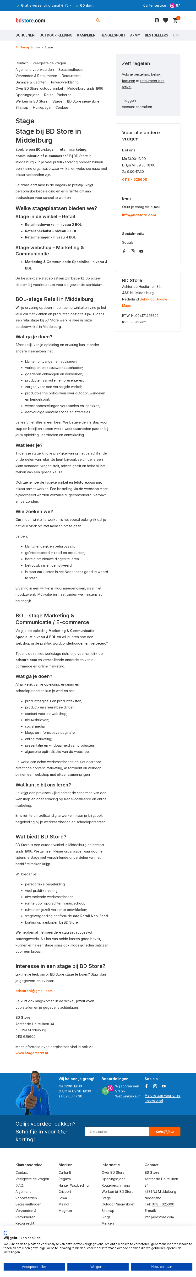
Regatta (65, 1179)
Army (135, 35)
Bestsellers (156, 35)
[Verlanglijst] (165, 20)
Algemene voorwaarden (35, 69)
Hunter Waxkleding (74, 1185)
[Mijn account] (157, 20)
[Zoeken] (97, 20)
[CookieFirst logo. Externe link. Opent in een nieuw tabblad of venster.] (5, 1233)
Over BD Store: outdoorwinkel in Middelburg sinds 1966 (59, 88)
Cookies (62, 107)
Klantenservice (154, 5)
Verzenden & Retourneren (36, 76)
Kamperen (86, 35)
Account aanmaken (137, 107)
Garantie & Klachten (31, 82)
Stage (57, 101)
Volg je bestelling (135, 74)
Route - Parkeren (57, 95)
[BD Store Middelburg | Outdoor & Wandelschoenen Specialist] (30, 20)
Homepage (42, 107)
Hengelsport (112, 35)
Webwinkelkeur (127, 1096)
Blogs (106, 1217)
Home (35, 47)
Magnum (65, 1211)
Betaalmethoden (71, 69)
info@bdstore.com (139, 215)
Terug (24, 47)
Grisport (65, 1191)
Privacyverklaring (65, 82)
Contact (22, 63)
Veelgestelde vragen (49, 63)
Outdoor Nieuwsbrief (118, 1204)
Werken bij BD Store (32, 101)
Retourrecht (71, 76)
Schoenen (25, 35)
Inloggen (129, 100)
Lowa (63, 1198)
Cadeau (180, 35)
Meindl (64, 1204)
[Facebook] (124, 251)
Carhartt (65, 1172)
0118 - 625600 (134, 179)
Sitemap (22, 107)
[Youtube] (141, 251)
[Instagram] (133, 251)
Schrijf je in (165, 1132)
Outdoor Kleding (55, 35)
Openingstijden (27, 95)
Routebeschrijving (116, 1185)
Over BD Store (113, 1172)
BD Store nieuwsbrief (84, 101)
